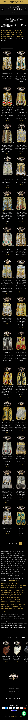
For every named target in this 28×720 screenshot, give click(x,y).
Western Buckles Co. (13, 9)
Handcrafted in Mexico (13, 698)
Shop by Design (14, 705)
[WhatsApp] (24, 713)
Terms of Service (13, 688)
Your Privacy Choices (17, 716)
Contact (14, 694)
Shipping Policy (14, 691)
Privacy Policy (14, 686)
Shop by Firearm (13, 702)
